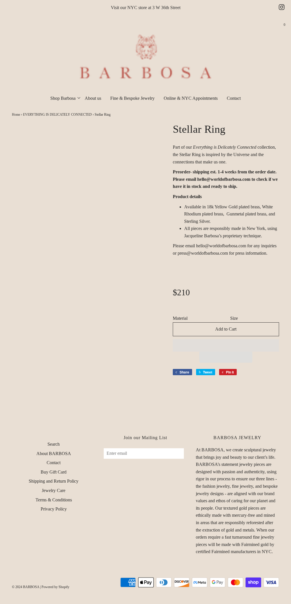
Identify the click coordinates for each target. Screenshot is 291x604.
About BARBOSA (53, 453)
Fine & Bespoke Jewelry (132, 98)
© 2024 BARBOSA (25, 587)
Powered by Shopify (55, 587)
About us (93, 98)
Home (16, 115)
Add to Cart (225, 329)
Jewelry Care (53, 490)
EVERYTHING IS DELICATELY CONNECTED (57, 115)
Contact (234, 98)
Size (234, 318)
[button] (226, 345)
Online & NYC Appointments (191, 98)
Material (180, 318)
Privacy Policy (54, 509)
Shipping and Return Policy (53, 481)
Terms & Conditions (54, 499)
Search (53, 444)
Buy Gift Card (53, 472)
